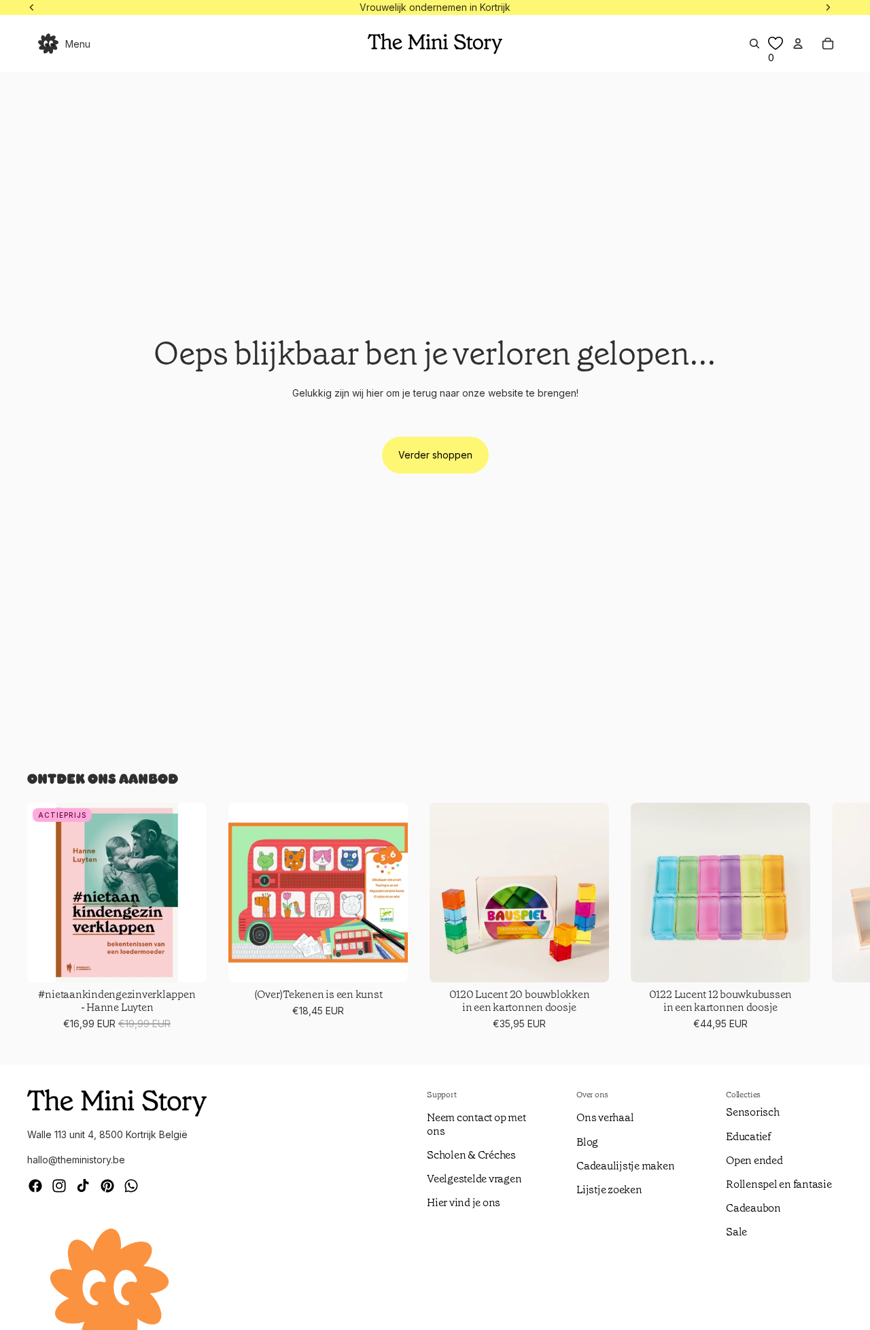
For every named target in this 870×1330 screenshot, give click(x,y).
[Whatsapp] (131, 1186)
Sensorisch (753, 1112)
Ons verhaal (604, 1117)
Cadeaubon (753, 1208)
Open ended (754, 1160)
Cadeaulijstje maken (625, 1166)
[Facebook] (35, 1186)
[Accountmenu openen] (798, 44)
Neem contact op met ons (476, 1123)
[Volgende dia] (826, 917)
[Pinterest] (107, 1186)
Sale (736, 1232)
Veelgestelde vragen (474, 1178)
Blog (587, 1142)
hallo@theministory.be (76, 1159)
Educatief (748, 1136)
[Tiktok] (83, 1186)
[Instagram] (59, 1186)
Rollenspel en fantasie (779, 1184)
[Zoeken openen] (754, 44)
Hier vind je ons (463, 1202)
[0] (775, 43)
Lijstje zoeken (609, 1189)
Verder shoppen (435, 455)
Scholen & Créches (471, 1155)
